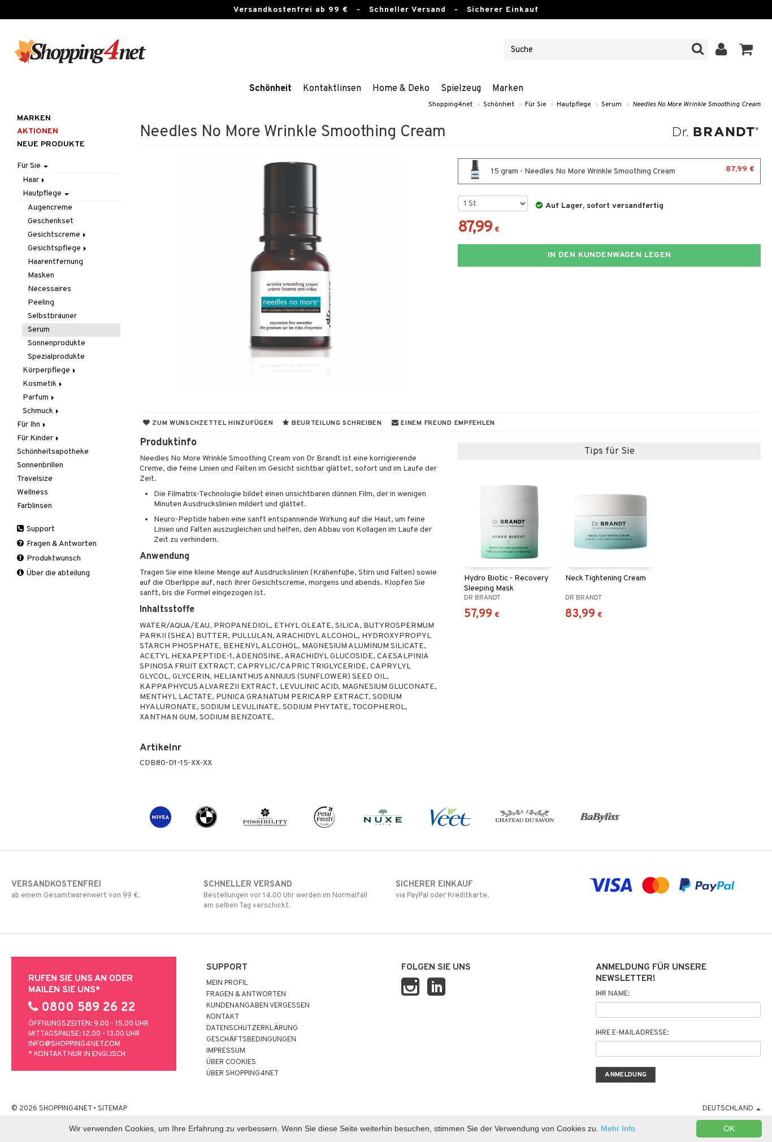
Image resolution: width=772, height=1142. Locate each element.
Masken (41, 275)
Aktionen (37, 131)
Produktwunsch (53, 558)
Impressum (225, 1051)
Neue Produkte (51, 144)
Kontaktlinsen (332, 88)
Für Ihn (29, 424)
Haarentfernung (55, 262)
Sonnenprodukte (56, 343)
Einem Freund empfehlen (447, 423)
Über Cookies (231, 1062)
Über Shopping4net (242, 1073)
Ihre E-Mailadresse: (632, 1032)
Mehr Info (618, 1128)
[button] (746, 49)
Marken (507, 88)
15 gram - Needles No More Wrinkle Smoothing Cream (621, 170)
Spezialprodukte (56, 357)
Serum (611, 104)
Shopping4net (450, 104)
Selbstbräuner (52, 316)
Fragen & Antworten (61, 544)
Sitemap (112, 1108)
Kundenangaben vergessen (258, 1005)
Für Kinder (36, 438)
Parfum (36, 397)
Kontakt (222, 1017)
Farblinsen (34, 506)
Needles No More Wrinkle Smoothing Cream (696, 104)
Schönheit (270, 88)
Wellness (32, 492)
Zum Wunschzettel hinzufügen (211, 423)
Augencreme (50, 207)
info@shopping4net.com (74, 1044)
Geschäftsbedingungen (251, 1039)
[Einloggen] (721, 49)
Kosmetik (40, 384)
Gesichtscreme (55, 235)
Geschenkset (50, 221)
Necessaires (49, 289)
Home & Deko (401, 88)
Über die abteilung (57, 573)
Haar (32, 180)
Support (40, 529)
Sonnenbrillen (40, 465)
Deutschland (728, 1108)
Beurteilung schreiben (335, 423)
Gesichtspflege (55, 248)
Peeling (41, 302)
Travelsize (35, 479)
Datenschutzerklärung (252, 1028)
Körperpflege (47, 370)
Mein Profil (227, 983)
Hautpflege (574, 104)
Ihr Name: (613, 993)
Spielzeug (461, 88)
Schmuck (39, 411)
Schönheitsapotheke (53, 452)
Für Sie (535, 104)
